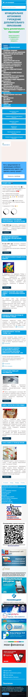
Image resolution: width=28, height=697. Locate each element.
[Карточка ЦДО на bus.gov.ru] (14, 552)
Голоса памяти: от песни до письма (13, 443)
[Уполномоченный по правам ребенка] (14, 620)
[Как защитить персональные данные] (14, 598)
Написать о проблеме (14, 176)
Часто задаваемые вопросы (9, 490)
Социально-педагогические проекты (14, 116)
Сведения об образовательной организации (11, 48)
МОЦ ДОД (4, 495)
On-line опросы (5, 493)
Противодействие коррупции (14, 132)
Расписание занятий (7, 501)
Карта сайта (8, 670)
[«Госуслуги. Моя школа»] (14, 608)
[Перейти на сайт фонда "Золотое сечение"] (14, 572)
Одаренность (14, 126)
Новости (4, 489)
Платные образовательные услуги (12, 70)
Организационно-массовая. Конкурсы (12, 95)
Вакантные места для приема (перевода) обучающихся (13, 77)
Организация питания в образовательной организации (12, 87)
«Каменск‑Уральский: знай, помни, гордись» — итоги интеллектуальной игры (13, 293)
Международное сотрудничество (8, 83)
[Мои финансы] (14, 643)
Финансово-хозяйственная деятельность (12, 73)
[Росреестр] (14, 635)
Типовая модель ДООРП (8, 497)
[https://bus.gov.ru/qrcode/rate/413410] (14, 534)
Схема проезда (9, 675)
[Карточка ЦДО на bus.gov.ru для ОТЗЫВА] (14, 561)
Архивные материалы (7, 503)
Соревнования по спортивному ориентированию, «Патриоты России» (13, 220)
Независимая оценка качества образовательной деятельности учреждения (13, 486)
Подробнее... (7, 232)
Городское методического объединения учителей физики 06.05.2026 (11, 238)
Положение (20, 327)
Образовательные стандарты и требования (13, 90)
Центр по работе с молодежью (10, 498)
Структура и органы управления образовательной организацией (13, 53)
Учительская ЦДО (6, 500)
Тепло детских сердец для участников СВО (10, 371)
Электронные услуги (14, 111)
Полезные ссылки (6, 492)
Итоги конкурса (8, 366)
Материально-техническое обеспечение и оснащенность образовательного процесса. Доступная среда (12, 64)
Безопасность (7, 106)
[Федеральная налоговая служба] (14, 627)
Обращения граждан (14, 121)
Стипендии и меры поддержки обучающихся (13, 80)
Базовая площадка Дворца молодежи (14, 137)
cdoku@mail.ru (14, 41)
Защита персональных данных (13, 673)
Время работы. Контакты (11, 677)
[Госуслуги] (14, 615)
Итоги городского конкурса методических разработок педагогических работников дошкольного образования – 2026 (12, 350)
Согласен (5, 693)
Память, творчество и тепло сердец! (13, 405)
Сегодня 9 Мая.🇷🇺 (7, 183)
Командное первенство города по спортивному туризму (12, 315)
